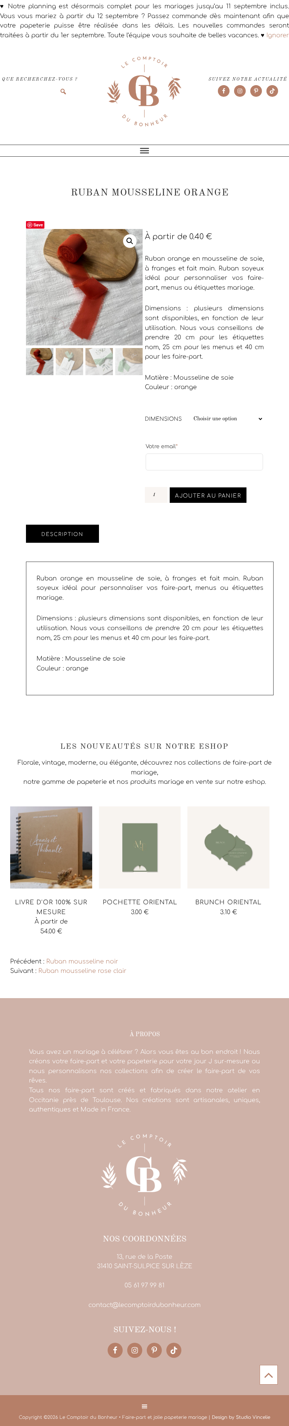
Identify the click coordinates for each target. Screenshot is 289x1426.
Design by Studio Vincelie (241, 1417)
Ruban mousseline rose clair (82, 971)
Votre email (162, 446)
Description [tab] (62, 534)
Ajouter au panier (208, 496)
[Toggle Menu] (144, 150)
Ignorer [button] (277, 35)
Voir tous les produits (43, 946)
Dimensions (163, 419)
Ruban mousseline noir (82, 961)
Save (38, 224)
